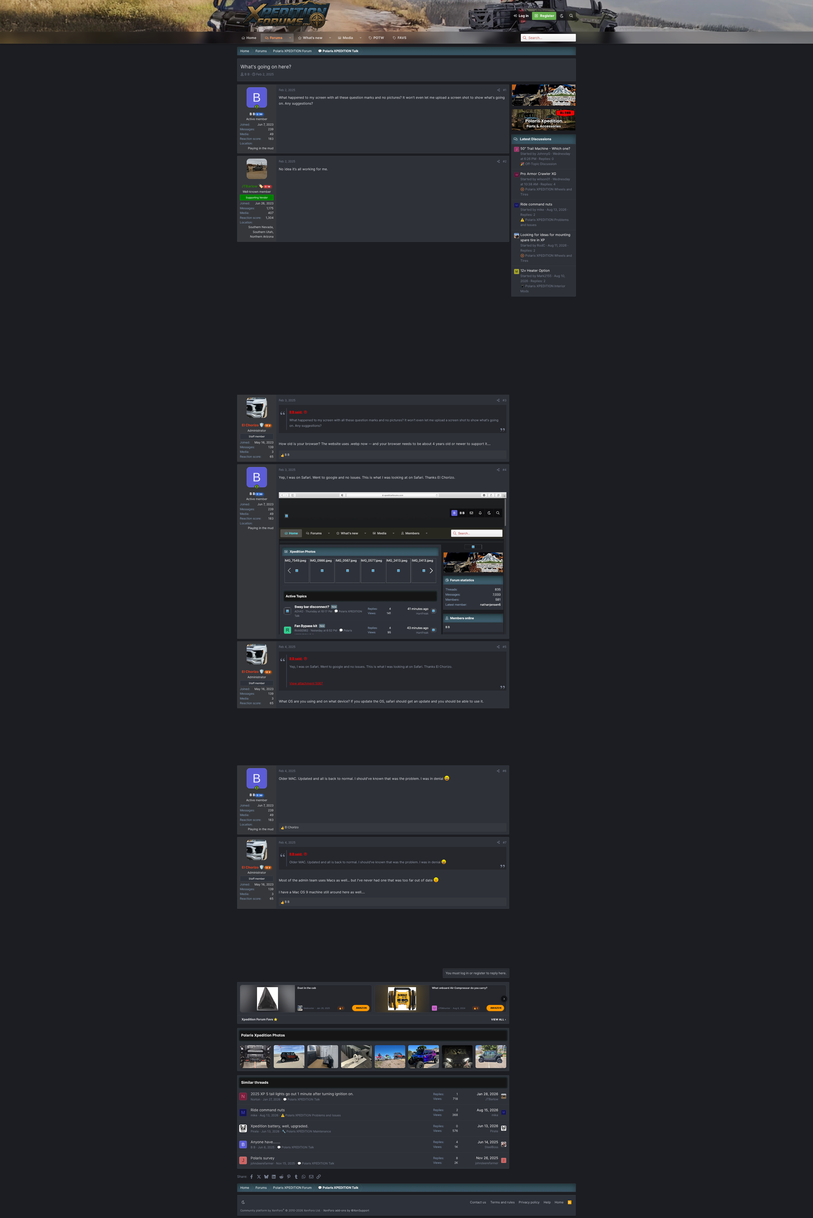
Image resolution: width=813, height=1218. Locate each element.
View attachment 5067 (306, 683)
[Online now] (257, 107)
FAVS (402, 38)
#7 (504, 842)
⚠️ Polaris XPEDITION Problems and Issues (311, 1115)
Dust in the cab (306, 987)
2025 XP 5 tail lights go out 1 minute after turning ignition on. (302, 1094)
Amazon (361, 1007)
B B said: (295, 412)
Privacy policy (529, 1202)
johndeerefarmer (262, 1163)
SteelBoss (491, 1147)
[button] (561, 16)
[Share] (499, 90)
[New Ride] (490, 1056)
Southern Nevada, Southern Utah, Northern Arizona (261, 231)
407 (271, 213)
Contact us (478, 1202)
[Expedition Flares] (423, 1056)
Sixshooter (309, 1008)
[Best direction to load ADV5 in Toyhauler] (322, 1056)
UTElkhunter (444, 1008)
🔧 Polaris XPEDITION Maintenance (306, 1131)
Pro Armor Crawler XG (538, 174)
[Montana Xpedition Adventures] (390, 1056)
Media (348, 38)
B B (247, 74)
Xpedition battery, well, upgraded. (279, 1126)
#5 (504, 646)
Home (251, 38)
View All (498, 1019)
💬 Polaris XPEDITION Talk (301, 1099)
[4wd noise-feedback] (457, 1056)
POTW (378, 38)
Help (547, 1202)
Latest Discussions (535, 139)
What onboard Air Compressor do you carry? (459, 987)
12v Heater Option (535, 270)
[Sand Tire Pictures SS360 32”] (289, 1056)
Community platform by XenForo (280, 1210)
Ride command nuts (268, 1110)
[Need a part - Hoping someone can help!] (255, 1056)
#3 (504, 400)
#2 (504, 161)
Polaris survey (262, 1158)
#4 (504, 469)
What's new (312, 38)
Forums (276, 38)
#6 (504, 771)
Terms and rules (502, 1202)
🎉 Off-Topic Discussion (538, 164)
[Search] (571, 16)
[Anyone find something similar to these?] (356, 1056)
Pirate (255, 1131)
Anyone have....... (265, 1142)
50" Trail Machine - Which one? (545, 148)
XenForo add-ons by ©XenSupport (346, 1210)
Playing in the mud (261, 148)
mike (254, 1115)
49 (272, 134)
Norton (255, 1099)
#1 (504, 90)
